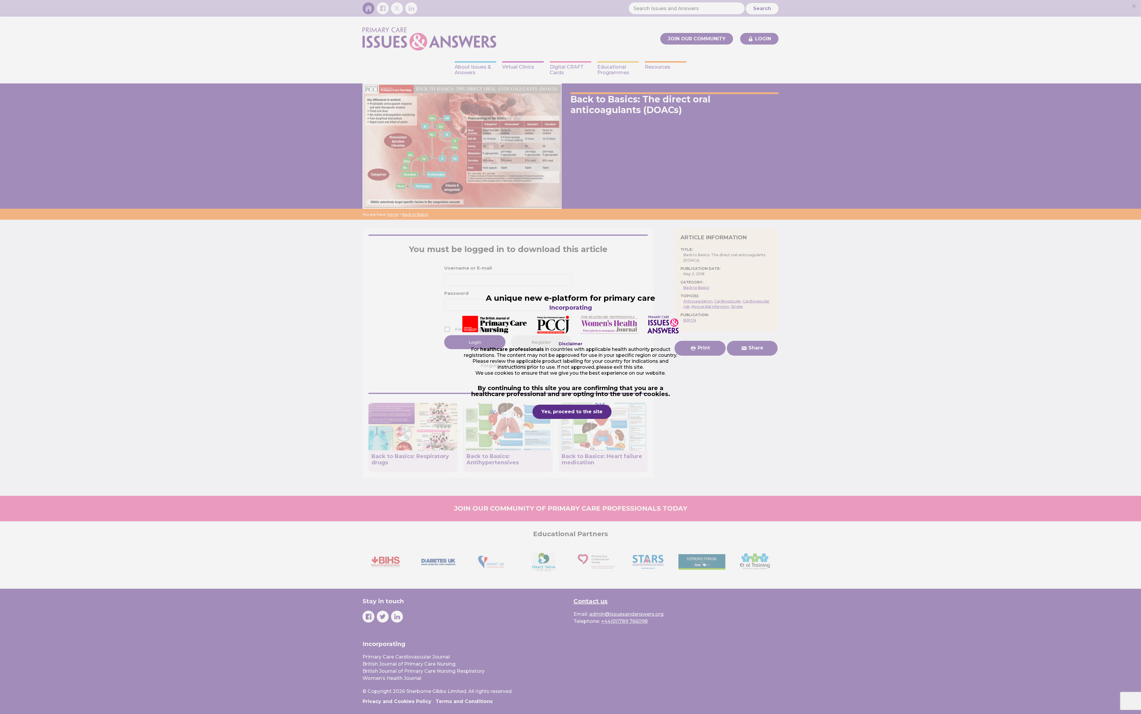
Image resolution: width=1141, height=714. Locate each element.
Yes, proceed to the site (572, 411)
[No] (1134, 6)
